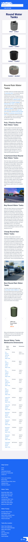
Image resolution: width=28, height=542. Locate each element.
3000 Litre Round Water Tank (13, 323)
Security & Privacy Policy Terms (8, 481)
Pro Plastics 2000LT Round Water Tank (7, 373)
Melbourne (7, 108)
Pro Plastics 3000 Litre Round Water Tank (7, 382)
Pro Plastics (12, 102)
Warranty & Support (5, 484)
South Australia (4, 536)
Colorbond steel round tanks (17, 111)
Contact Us (3, 474)
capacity (15, 99)
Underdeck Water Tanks (6, 500)
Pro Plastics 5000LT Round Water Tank (7, 391)
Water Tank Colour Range (7, 502)
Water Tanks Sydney (6, 529)
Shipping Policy (4, 483)
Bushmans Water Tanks (9, 103)
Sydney (11, 108)
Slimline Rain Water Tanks (7, 494)
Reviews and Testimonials (7, 472)
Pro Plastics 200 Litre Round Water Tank (7, 355)
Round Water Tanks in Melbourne (12, 289)
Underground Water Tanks (7, 499)
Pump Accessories (5, 518)
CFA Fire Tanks (4, 497)
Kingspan (18, 102)
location (19, 99)
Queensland (4, 534)
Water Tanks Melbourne (6, 526)
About (2, 467)
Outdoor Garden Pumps (6, 516)
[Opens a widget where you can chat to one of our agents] (23, 539)
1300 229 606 (7, 8)
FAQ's (2, 469)
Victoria (3, 531)
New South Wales (5, 532)
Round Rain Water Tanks (6, 492)
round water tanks (9, 93)
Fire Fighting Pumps (5, 513)
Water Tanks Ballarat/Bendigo (8, 527)
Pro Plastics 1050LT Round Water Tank (7, 364)
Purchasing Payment (6, 471)
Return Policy (4, 479)
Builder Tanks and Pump (6, 495)
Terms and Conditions (6, 478)
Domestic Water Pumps (6, 511)
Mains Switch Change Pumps (8, 515)
